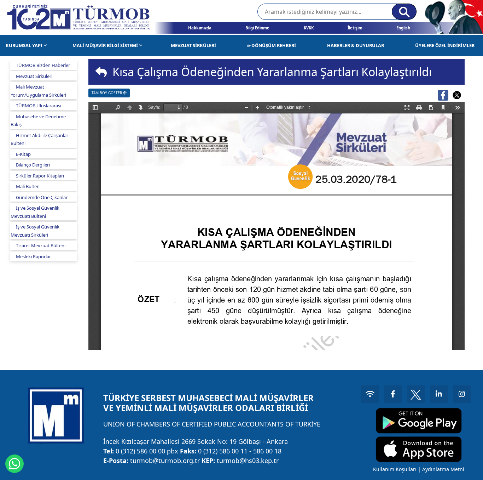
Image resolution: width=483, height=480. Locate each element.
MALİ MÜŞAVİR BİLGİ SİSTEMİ (105, 45)
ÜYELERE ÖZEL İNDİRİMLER (445, 45)
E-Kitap (23, 154)
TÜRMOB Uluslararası (38, 105)
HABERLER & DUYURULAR (355, 45)
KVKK (309, 27)
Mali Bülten (28, 186)
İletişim (355, 27)
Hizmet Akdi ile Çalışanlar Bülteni (39, 139)
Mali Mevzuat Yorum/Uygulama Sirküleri (38, 91)
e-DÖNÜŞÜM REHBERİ (271, 45)
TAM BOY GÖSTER (107, 92)
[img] (101, 72)
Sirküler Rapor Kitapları (40, 176)
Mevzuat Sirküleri (34, 76)
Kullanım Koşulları (395, 469)
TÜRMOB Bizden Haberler (43, 65)
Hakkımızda (199, 27)
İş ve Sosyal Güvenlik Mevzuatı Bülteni (35, 212)
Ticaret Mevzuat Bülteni (40, 245)
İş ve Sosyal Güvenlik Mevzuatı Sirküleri (35, 231)
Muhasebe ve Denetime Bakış (38, 120)
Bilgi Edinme (257, 27)
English (403, 27)
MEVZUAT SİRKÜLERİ (193, 45)
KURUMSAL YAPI (24, 45)
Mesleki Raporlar (33, 256)
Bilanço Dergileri (33, 165)
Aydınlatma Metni (443, 469)
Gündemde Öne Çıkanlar (42, 197)
